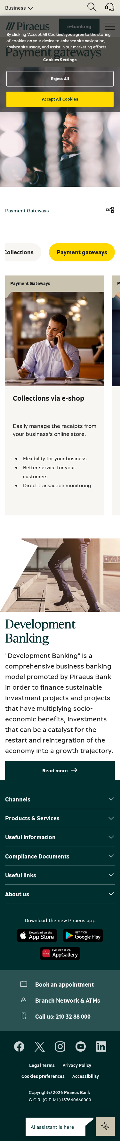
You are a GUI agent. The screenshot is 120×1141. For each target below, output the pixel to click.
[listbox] (18, 7)
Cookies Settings (59, 59)
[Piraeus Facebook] (19, 1046)
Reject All (60, 78)
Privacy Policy (76, 1065)
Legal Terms (42, 1065)
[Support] (106, 9)
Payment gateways (82, 252)
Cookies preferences (43, 1076)
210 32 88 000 (73, 1016)
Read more (55, 770)
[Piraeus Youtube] (81, 1046)
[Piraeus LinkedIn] (101, 1046)
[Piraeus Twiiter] (40, 1046)
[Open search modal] (92, 7)
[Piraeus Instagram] (60, 1046)
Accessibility (85, 1076)
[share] (110, 210)
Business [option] (15, 7)
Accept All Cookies (60, 99)
